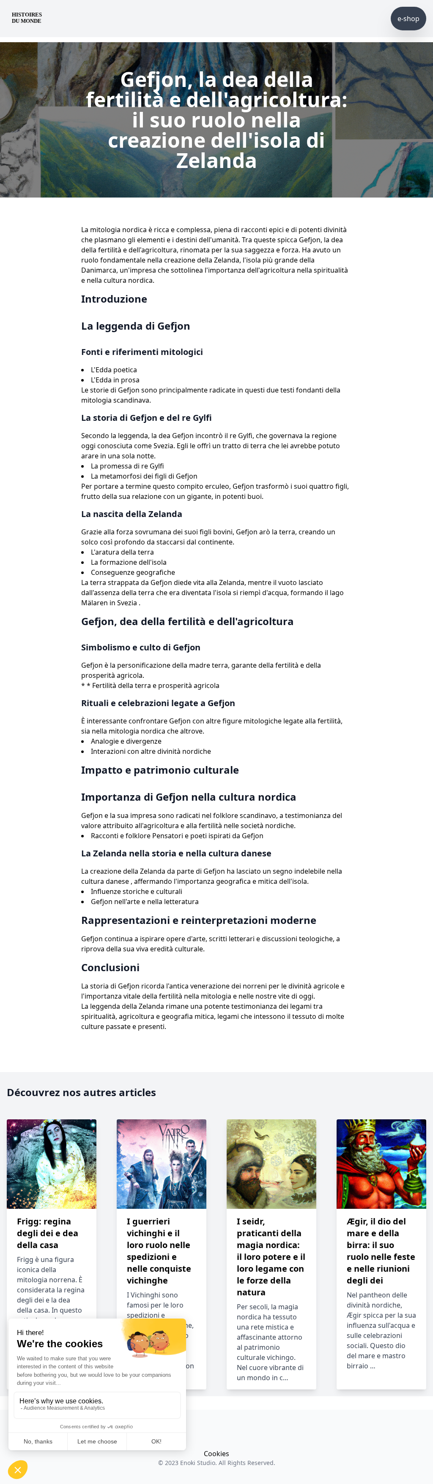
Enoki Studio (197, 1463)
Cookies (216, 1453)
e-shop (408, 18)
